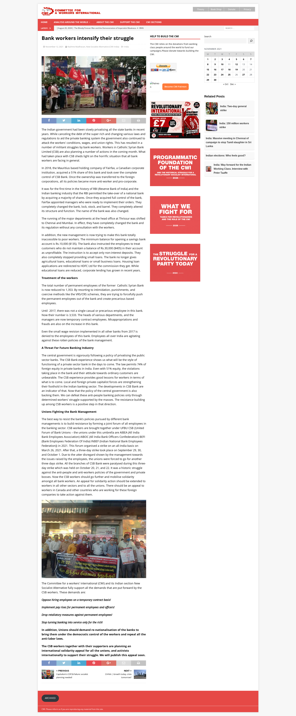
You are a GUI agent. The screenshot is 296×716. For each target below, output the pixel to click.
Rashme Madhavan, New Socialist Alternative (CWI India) (93, 46)
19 (236, 69)
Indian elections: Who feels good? (226, 155)
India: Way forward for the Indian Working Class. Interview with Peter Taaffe (232, 168)
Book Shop (216, 9)
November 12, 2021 (54, 46)
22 (208, 74)
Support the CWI (130, 22)
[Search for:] (239, 27)
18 (229, 69)
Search (207, 36)
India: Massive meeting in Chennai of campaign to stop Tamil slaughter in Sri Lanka (228, 142)
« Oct (225, 84)
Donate (231, 9)
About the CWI (105, 22)
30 (215, 79)
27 (243, 74)
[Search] (251, 40)
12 (236, 64)
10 (222, 64)
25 (229, 74)
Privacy (247, 9)
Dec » (233, 84)
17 (222, 69)
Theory (200, 9)
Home (44, 22)
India (126, 46)
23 (215, 74)
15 (208, 69)
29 (208, 79)
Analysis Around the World (71, 22)
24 (222, 74)
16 (215, 69)
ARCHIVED (50, 698)
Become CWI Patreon (175, 86)
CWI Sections (154, 22)
